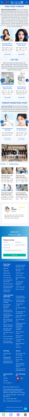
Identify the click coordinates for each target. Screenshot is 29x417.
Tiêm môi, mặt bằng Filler (19, 336)
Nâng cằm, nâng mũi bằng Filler (7, 329)
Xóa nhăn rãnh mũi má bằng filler (20, 312)
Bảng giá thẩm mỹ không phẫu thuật (8, 362)
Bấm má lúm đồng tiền (20, 278)
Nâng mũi (5, 268)
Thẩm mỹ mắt (6, 275)
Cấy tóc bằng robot (19, 360)
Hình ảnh (5, 380)
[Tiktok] (18, 381)
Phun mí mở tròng (7, 336)
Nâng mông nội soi (8, 284)
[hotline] (3, 414)
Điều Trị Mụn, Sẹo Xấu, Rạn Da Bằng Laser (7, 321)
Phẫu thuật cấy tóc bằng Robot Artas (20, 369)
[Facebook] (22, 378)
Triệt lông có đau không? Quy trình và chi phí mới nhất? (21, 176)
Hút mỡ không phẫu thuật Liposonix (7, 306)
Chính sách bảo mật (19, 407)
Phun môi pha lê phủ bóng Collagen (8, 341)
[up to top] (25, 408)
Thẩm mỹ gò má (20, 273)
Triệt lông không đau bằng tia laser (20, 300)
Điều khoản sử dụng (10, 407)
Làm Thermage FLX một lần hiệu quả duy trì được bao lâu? (21, 193)
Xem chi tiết (7, 54)
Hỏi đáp (5, 378)
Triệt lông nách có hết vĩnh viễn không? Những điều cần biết (7, 176)
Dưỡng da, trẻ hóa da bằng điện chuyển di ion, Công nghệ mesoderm (20, 326)
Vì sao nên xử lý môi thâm (20, 340)
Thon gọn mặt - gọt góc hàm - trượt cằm (20, 283)
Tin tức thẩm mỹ (7, 383)
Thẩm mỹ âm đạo (20, 287)
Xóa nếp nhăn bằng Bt (21, 308)
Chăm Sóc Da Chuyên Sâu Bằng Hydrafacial (7, 315)
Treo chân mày (7, 277)
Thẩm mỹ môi (19, 275)
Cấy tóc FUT (19, 357)
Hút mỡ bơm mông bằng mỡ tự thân (8, 287)
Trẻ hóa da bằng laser (20, 320)
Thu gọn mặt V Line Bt (19, 304)
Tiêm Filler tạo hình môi (8, 333)
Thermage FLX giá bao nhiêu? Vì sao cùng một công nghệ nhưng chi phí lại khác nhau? (7, 193)
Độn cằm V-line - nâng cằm (20, 270)
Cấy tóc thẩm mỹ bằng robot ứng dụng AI (20, 365)
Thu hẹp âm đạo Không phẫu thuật (20, 297)
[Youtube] (18, 378)
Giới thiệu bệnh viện (7, 354)
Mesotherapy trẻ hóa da (20, 344)
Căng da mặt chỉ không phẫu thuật (7, 311)
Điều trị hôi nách (20, 289)
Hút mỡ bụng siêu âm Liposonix (7, 280)
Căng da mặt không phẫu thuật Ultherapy (7, 301)
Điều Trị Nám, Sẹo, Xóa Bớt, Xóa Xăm (8, 325)
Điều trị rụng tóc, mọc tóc (20, 332)
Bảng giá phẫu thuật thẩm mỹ (7, 358)
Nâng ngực (6, 270)
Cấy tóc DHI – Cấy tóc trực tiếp (20, 354)
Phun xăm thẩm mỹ (8, 338)
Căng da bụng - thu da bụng (7, 290)
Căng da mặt (6, 273)
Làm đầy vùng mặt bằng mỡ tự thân (20, 266)
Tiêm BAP (18, 347)
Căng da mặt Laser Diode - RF (20, 316)
